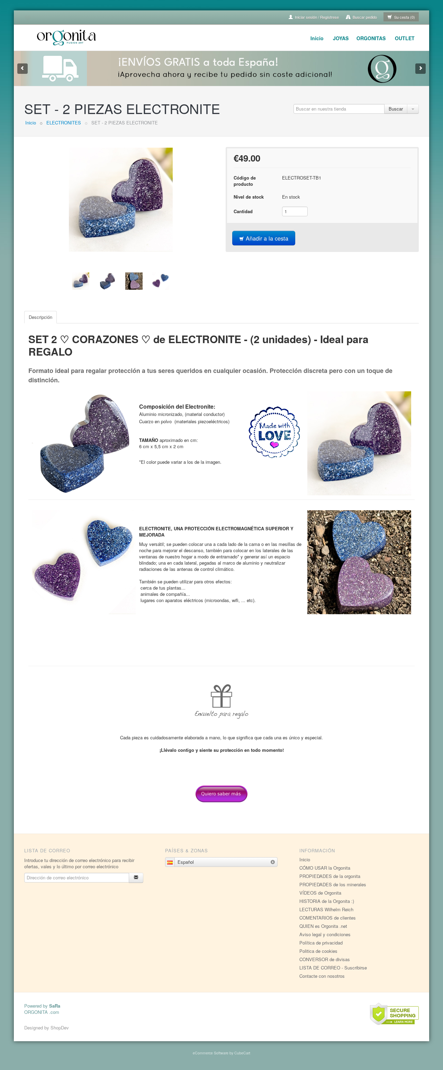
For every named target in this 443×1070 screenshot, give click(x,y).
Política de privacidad (321, 942)
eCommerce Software (210, 1052)
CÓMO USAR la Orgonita (324, 867)
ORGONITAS (371, 38)
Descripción (40, 317)
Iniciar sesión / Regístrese (316, 17)
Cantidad (243, 211)
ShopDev (60, 1027)
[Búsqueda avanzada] (413, 109)
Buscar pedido (364, 17)
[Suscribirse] (136, 878)
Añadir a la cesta (266, 238)
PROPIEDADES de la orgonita (329, 876)
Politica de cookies (318, 951)
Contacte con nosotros (322, 976)
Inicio (317, 38)
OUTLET (405, 38)
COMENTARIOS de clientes (327, 917)
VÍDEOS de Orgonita (320, 892)
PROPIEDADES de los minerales (332, 884)
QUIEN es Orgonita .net (323, 926)
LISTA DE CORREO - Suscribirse (333, 967)
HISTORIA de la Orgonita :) (326, 901)
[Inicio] (67, 36)
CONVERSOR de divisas (324, 959)
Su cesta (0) (404, 17)
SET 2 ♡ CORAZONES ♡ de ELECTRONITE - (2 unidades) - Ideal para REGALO (198, 345)
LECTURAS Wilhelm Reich (326, 909)
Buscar (396, 108)
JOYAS (341, 38)
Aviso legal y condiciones (325, 934)
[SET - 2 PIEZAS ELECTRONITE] (121, 200)
